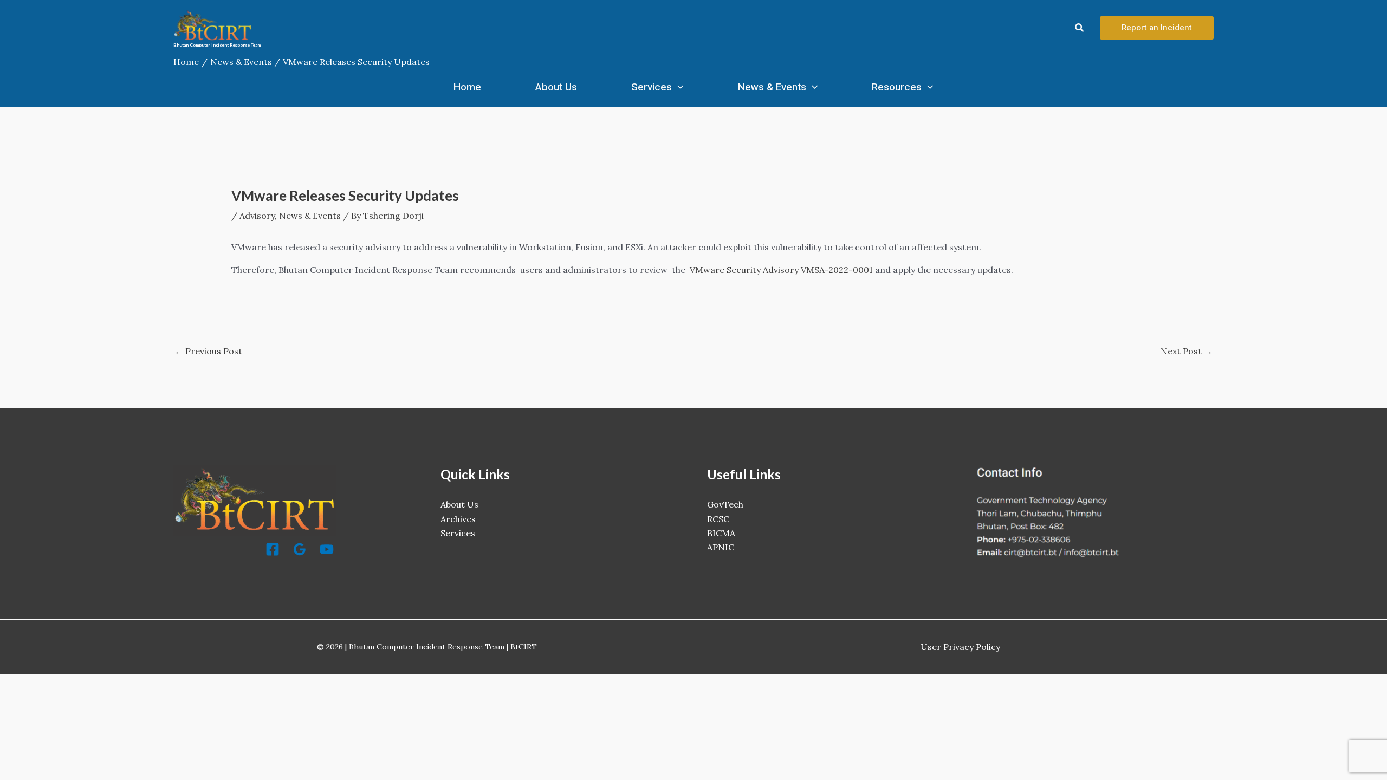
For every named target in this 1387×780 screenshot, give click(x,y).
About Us (556, 87)
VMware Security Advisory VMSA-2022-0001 (781, 269)
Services (651, 87)
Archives (458, 519)
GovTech (725, 504)
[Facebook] (272, 549)
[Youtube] (327, 549)
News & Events (772, 87)
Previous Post (208, 351)
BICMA (721, 533)
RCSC (718, 519)
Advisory (257, 215)
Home (467, 87)
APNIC (720, 547)
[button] (1080, 28)
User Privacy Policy (960, 646)
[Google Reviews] (300, 549)
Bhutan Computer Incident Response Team (217, 45)
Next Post (1187, 351)
